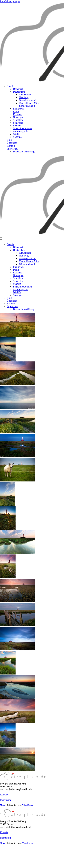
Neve (2, 805)
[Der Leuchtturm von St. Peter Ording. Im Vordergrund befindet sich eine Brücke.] (7, 504)
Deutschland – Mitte (29, 103)
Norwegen (18, 117)
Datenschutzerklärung (23, 151)
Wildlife (17, 134)
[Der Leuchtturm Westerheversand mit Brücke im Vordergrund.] (17, 432)
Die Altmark (25, 94)
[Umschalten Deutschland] (54, 250)
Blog (9, 140)
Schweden (18, 122)
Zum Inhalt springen (10, 1)
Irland (16, 111)
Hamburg (24, 97)
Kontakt (11, 145)
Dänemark (18, 89)
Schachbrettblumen (22, 128)
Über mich (12, 142)
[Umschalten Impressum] (54, 306)
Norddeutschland (27, 100)
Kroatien (17, 114)
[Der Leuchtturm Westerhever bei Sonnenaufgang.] (17, 722)
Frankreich (18, 108)
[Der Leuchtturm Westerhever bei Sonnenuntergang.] (8, 673)
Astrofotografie (20, 131)
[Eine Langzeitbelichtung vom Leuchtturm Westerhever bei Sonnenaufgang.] (17, 649)
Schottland (18, 120)
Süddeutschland (27, 106)
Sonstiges (17, 137)
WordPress (27, 805)
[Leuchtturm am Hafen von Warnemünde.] (17, 408)
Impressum (5, 800)
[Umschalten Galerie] (54, 244)
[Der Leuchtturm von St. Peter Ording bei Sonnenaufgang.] (17, 601)
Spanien (17, 125)
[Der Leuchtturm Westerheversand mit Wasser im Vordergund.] (17, 456)
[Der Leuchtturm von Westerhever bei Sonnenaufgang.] (17, 384)
